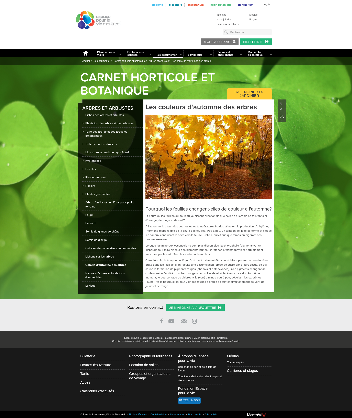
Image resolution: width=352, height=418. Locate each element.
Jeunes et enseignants (225, 53)
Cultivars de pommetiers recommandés (110, 248)
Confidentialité (159, 414)
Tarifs (84, 374)
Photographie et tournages (150, 356)
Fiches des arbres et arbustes (104, 115)
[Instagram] (195, 320)
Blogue (253, 19)
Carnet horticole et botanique (129, 61)
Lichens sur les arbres (99, 256)
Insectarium (196, 5)
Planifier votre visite (106, 53)
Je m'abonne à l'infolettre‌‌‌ (192, 308)
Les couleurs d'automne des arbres (191, 61)
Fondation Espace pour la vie (193, 390)
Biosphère (175, 5)
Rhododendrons (95, 177)
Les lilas (90, 169)
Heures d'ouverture (95, 365)
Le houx (90, 223)
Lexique (90, 285)
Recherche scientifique (255, 53)
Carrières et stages (242, 371)
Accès (85, 382)
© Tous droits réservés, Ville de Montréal (102, 414)
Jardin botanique (220, 5)
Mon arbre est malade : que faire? (107, 152)
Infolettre (221, 14)
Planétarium (245, 5)
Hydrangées (93, 160)
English (267, 4)
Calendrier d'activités (97, 391)
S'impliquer (195, 54)
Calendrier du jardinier (249, 94)
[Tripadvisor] (184, 319)
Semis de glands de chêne (102, 231)
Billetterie (253, 42)
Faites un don (189, 400)
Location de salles (143, 365)
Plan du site (194, 414)
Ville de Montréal (256, 415)
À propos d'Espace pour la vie (193, 358)
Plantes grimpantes (97, 194)
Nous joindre (224, 19)
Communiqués (235, 362)
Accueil (85, 53)
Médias (253, 14)
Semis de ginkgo (96, 239)
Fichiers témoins (138, 414)
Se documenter (167, 54)
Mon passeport (217, 42)
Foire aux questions (228, 24)
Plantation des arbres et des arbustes (109, 123)
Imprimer (282, 116)
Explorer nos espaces (135, 53)
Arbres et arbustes (159, 61)
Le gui (89, 214)
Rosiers (90, 185)
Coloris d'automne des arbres (105, 264)
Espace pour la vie (96, 32)
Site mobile (211, 414)
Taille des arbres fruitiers (101, 144)
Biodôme (157, 5)
